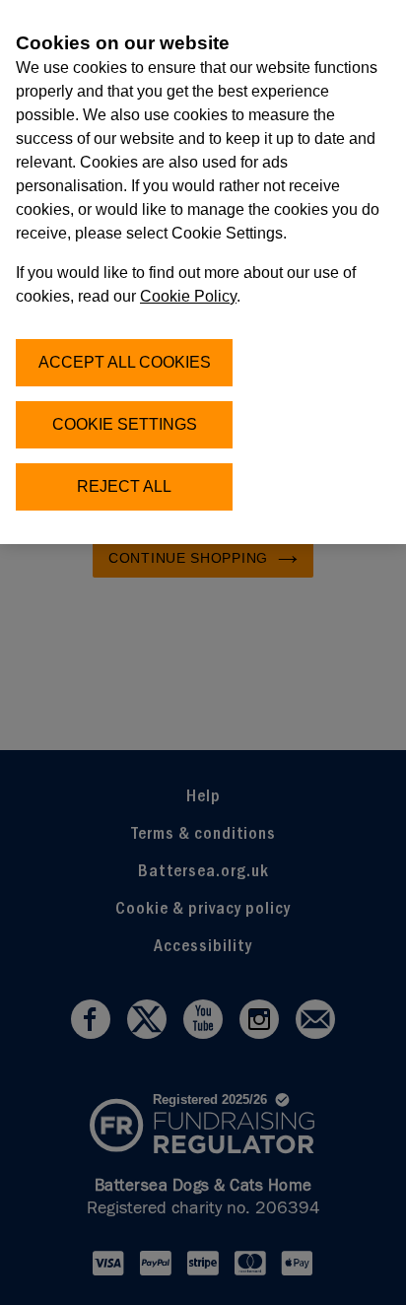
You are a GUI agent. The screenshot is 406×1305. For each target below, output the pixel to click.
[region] (203, 272)
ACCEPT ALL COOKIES (124, 362)
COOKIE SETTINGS (124, 424)
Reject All (124, 486)
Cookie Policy (188, 296)
